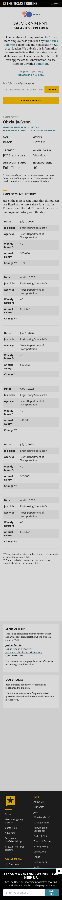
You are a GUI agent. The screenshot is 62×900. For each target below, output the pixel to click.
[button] (31, 450)
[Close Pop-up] (59, 871)
